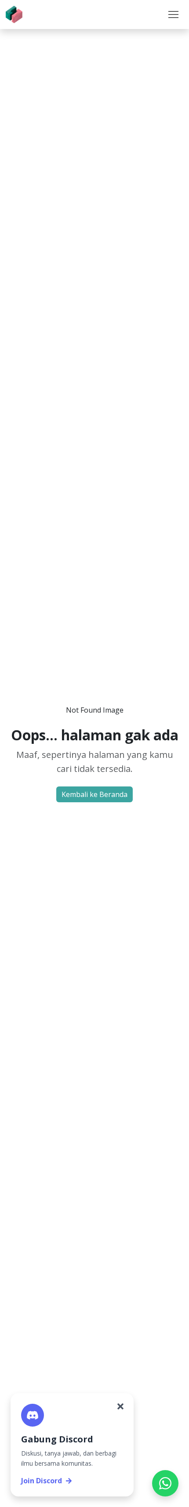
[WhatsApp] (165, 1483)
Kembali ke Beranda (94, 794)
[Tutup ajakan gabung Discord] (120, 1406)
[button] (173, 14)
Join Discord (41, 1480)
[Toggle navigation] (173, 14)
